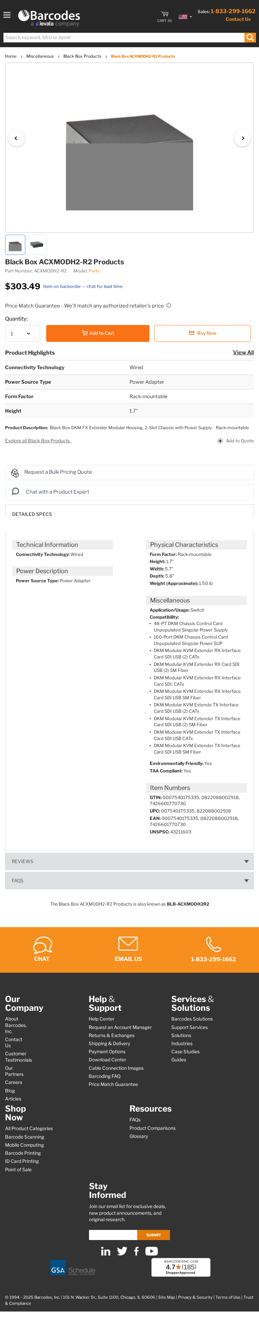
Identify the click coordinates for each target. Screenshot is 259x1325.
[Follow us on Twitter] (122, 1254)
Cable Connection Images (116, 1068)
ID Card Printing (22, 1161)
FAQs (18, 880)
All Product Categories (29, 1128)
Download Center (107, 1059)
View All (243, 352)
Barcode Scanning (24, 1137)
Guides (178, 1059)
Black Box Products (82, 56)
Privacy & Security (195, 1297)
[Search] (250, 37)
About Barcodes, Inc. (16, 1025)
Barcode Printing (23, 1153)
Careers (13, 1082)
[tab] (129, 511)
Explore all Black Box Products (38, 440)
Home (11, 56)
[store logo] (49, 18)
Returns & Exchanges (112, 1035)
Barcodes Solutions (192, 1019)
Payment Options (107, 1051)
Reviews (22, 861)
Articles (13, 1098)
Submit (153, 1235)
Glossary (139, 1136)
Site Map (166, 1297)
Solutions (181, 1035)
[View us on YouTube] (151, 1254)
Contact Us (238, 19)
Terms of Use (227, 1297)
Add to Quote (240, 440)
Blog (10, 1090)
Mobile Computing (24, 1145)
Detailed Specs (32, 514)
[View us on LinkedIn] (105, 1254)
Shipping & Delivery (109, 1043)
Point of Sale (18, 1169)
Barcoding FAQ (104, 1076)
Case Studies (185, 1051)
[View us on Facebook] (136, 1254)
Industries (182, 1043)
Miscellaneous (40, 56)
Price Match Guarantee (113, 1084)
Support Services (189, 1027)
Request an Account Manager (120, 1027)
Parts (94, 270)
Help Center (101, 1019)
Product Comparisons (153, 1128)
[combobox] (129, 37)
